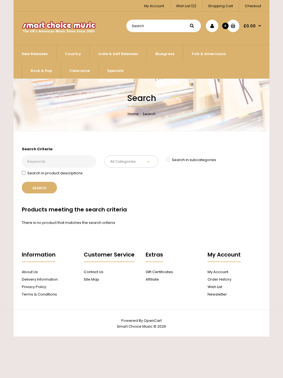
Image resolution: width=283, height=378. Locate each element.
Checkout (253, 6)
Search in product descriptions (55, 173)
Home (133, 113)
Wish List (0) (186, 6)
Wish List (215, 286)
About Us (30, 272)
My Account (154, 6)
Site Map (91, 279)
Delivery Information (40, 279)
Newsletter (217, 294)
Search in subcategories (194, 159)
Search (149, 113)
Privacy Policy (34, 286)
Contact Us (93, 272)
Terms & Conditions (39, 294)
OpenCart (153, 320)
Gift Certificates (159, 272)
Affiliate (152, 279)
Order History (219, 279)
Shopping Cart (220, 6)
